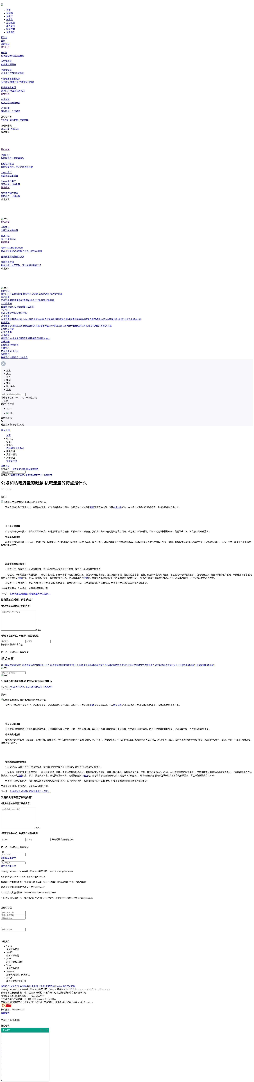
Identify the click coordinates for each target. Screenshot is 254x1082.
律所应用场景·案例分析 (21, 300)
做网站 (9, 13)
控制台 (4, 37)
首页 (8, 10)
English (58, 986)
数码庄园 (32, 338)
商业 (20, 578)
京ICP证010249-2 (102, 989)
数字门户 (5, 47)
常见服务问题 (56, 294)
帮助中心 (5, 291)
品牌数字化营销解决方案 (56, 319)
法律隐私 (41, 338)
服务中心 (27, 294)
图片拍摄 (14, 120)
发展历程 (23, 338)
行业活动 (14, 351)
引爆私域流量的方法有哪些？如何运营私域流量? (150, 665)
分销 (86, 578)
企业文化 (14, 338)
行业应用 (5, 322)
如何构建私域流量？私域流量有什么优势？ (30, 594)
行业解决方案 (7, 329)
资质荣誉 (5, 342)
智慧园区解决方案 (31, 326)
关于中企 (10, 32)
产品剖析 (5, 300)
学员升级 (21, 307)
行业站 (42, 986)
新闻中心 (5, 348)
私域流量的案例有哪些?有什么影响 (66, 665)
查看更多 (5, 466)
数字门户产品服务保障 (11, 294)
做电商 (9, 19)
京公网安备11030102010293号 (80, 989)
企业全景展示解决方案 (33, 319)
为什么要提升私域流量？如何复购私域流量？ (194, 665)
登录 (3, 41)
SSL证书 (5, 129)
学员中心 (12, 307)
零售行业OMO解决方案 (51, 326)
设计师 (35, 294)
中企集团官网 (69, 986)
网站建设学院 (20, 313)
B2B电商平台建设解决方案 (75, 326)
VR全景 (4, 120)
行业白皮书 (6, 332)
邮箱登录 (50, 986)
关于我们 (5, 338)
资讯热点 (19, 448)
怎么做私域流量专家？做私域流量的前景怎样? (105, 665)
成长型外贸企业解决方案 (129, 319)
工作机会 (23, 357)
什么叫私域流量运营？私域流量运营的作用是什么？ (25, 665)
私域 (92, 507)
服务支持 (10, 26)
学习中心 (5, 310)
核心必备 (5, 149)
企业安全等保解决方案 (11, 319)
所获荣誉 (14, 345)
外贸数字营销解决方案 (11, 326)
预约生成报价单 (8, 858)
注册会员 (5, 44)
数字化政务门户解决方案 (100, 326)
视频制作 (24, 120)
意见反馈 (14, 986)
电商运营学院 (7, 313)
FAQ (48, 338)
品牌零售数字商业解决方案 (81, 319)
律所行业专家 (38, 300)
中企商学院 (6, 303)
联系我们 (5, 354)
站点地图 (33, 986)
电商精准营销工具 (33, 475)
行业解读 (50, 300)
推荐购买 (5, 94)
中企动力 (117, 507)
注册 (8, 430)
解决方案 (10, 29)
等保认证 (14, 129)
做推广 (9, 16)
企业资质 (5, 345)
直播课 (4, 307)
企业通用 (5, 316)
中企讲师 (30, 307)
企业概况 (5, 335)
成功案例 (10, 23)
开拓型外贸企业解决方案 (105, 319)
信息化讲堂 (44, 294)
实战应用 (5, 297)
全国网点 (14, 357)
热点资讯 (5, 351)
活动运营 (48, 475)
